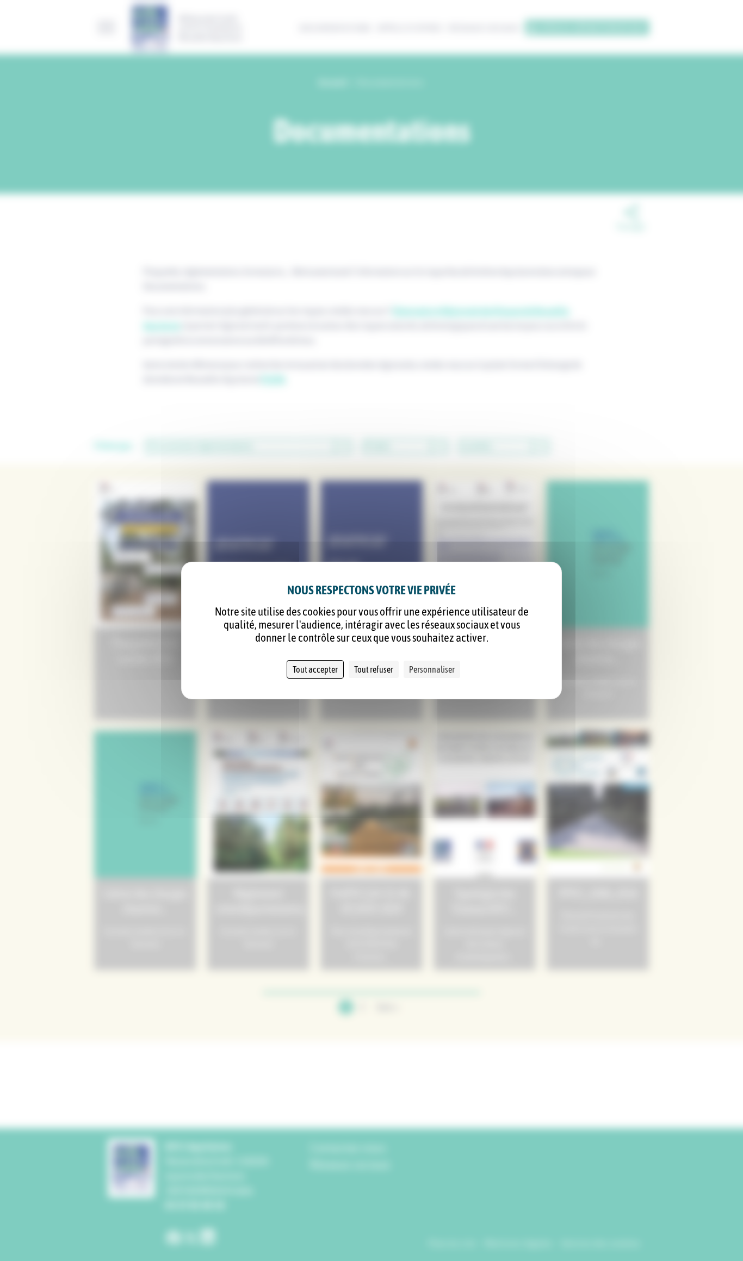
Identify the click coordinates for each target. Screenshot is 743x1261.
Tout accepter (315, 669)
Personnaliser (432, 669)
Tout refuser (373, 669)
